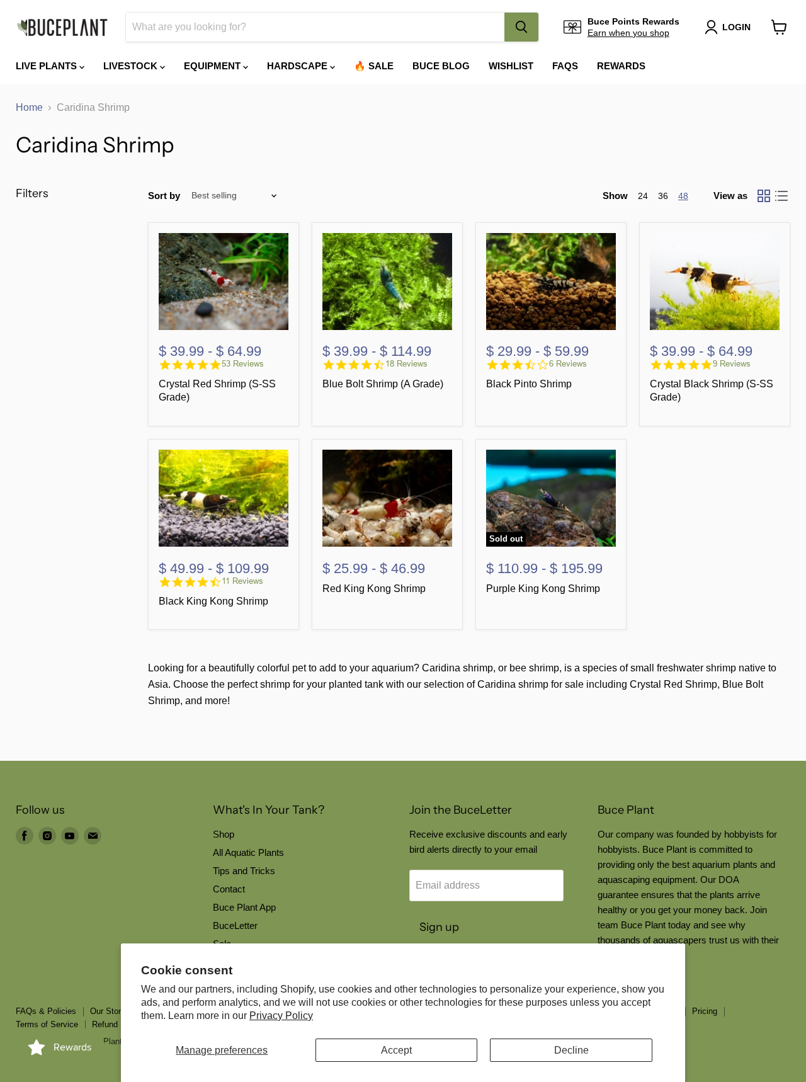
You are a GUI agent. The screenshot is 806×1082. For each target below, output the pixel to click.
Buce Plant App (244, 907)
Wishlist (511, 65)
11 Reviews (242, 581)
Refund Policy (117, 1024)
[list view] (781, 196)
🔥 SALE (374, 65)
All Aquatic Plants (248, 852)
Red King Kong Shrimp (374, 588)
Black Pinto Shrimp (529, 384)
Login (736, 27)
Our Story (107, 1011)
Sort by (164, 195)
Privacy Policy (281, 1015)
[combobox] (315, 27)
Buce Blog (441, 65)
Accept (396, 1050)
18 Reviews (406, 363)
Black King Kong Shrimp (213, 601)
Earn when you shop (628, 33)
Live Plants (47, 65)
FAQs (565, 65)
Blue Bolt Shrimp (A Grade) (382, 384)
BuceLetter (235, 925)
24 (643, 196)
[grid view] (764, 196)
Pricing (704, 1011)
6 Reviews (568, 363)
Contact (229, 889)
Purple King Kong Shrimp (543, 588)
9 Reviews (732, 363)
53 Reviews (243, 363)
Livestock (131, 65)
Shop (223, 834)
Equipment (213, 65)
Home (29, 107)
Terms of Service (47, 1024)
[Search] (521, 27)
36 (663, 196)
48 (683, 196)
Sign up (439, 927)
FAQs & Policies (46, 1011)
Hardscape (298, 65)
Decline (571, 1050)
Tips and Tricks (244, 870)
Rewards (621, 65)
